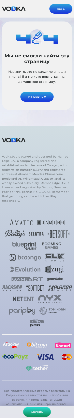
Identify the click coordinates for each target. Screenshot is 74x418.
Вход (61, 8)
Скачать (37, 411)
